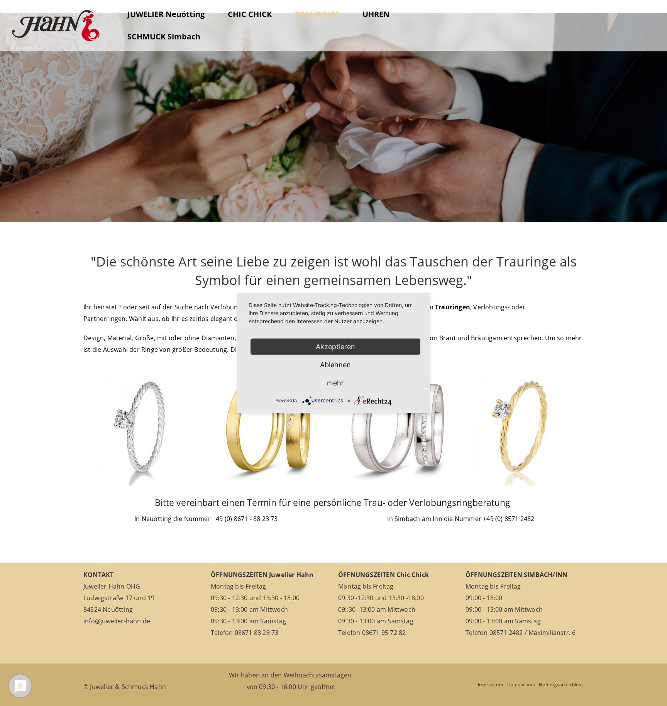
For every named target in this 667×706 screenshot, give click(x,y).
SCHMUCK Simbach (163, 36)
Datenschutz (521, 684)
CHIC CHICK (250, 14)
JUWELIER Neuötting (166, 14)
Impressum (490, 684)
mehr (335, 383)
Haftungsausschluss (561, 684)
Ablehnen (335, 365)
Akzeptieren (335, 347)
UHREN (375, 14)
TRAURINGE (317, 14)
